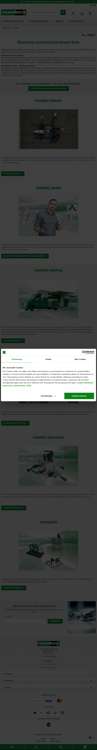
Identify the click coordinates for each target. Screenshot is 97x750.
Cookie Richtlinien (85, 383)
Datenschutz (19, 386)
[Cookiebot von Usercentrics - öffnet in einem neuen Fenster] (84, 352)
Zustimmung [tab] (17, 359)
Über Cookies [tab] (80, 359)
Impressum (8, 386)
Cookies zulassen (79, 396)
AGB (29, 386)
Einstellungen (46, 396)
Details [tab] (48, 359)
